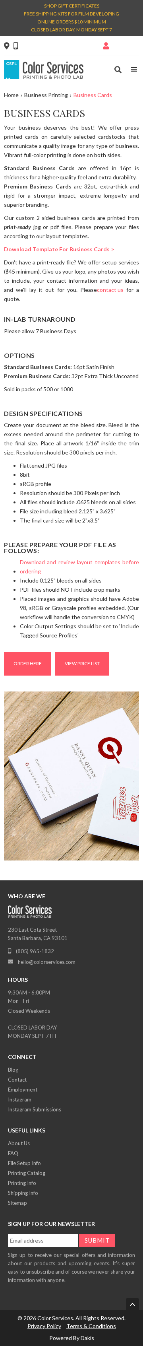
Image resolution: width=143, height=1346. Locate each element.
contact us (110, 289)
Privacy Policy (44, 1326)
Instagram (19, 1099)
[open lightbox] (71, 777)
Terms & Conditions (91, 1326)
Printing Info (22, 1183)
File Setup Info (24, 1163)
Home (11, 94)
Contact (17, 1079)
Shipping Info (23, 1193)
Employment (22, 1089)
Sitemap (17, 1203)
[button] (134, 70)
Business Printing (46, 94)
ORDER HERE (28, 663)
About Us (19, 1143)
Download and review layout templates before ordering (79, 567)
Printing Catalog (26, 1173)
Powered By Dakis (71, 1337)
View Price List (82, 663)
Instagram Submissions (34, 1109)
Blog (13, 1069)
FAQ (13, 1153)
